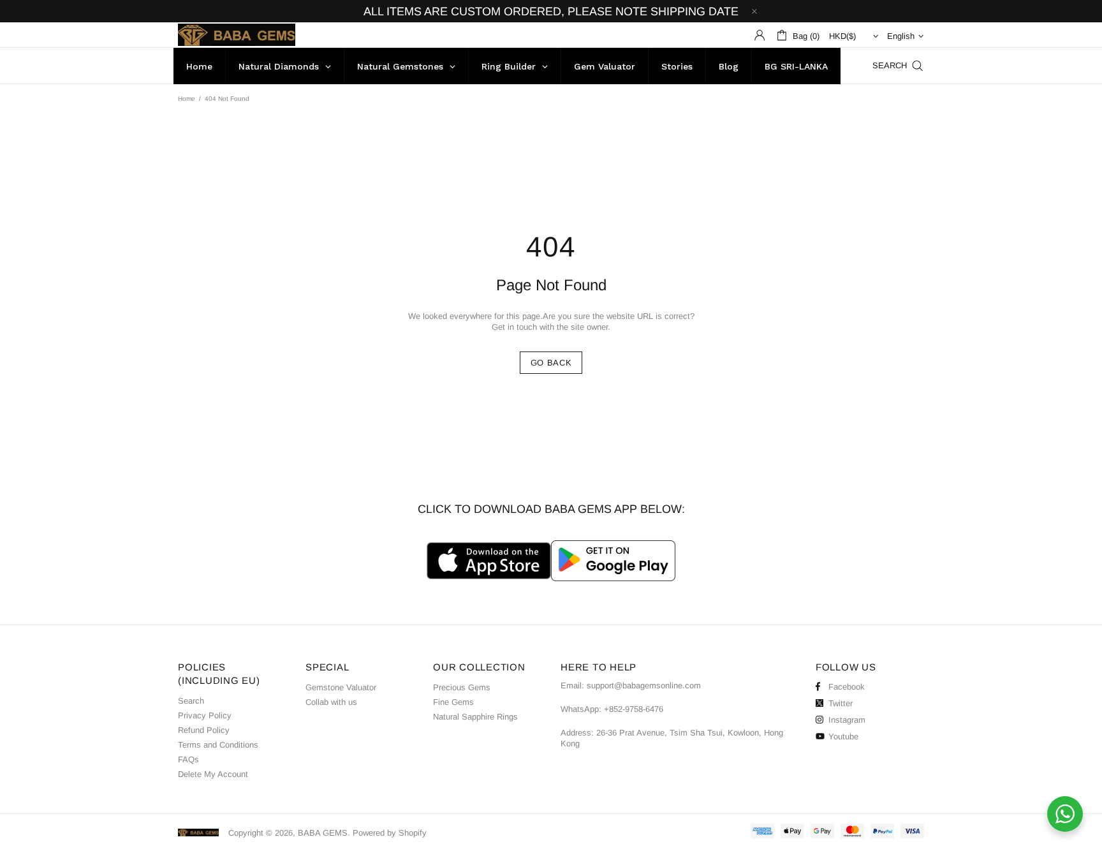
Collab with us (331, 702)
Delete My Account (213, 774)
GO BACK (551, 362)
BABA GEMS (236, 35)
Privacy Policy (204, 715)
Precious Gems (461, 687)
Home (186, 98)
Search (191, 701)
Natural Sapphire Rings (475, 717)
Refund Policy (204, 730)
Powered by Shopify (390, 833)
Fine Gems (453, 702)
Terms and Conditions (218, 745)
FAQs (188, 759)
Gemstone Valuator (340, 687)
